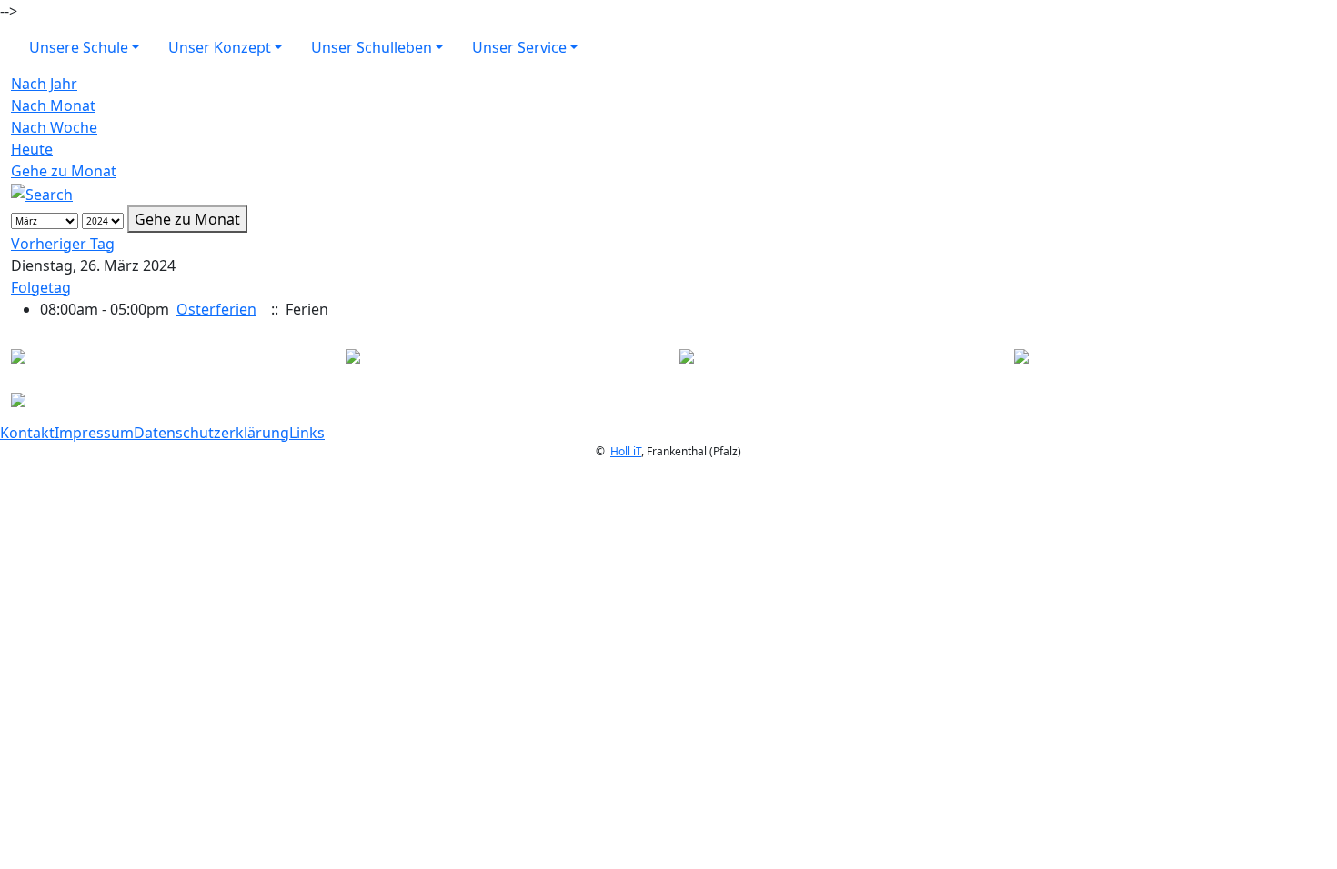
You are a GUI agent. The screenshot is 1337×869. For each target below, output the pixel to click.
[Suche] (42, 193)
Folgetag (41, 287)
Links (307, 433)
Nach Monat (53, 105)
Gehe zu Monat (63, 171)
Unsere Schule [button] (78, 47)
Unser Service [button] (519, 47)
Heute (32, 149)
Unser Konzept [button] (219, 47)
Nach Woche (54, 127)
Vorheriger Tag (63, 244)
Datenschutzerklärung (211, 433)
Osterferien (216, 309)
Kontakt (27, 433)
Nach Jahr (44, 84)
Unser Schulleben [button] (371, 47)
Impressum (94, 433)
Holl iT (625, 451)
